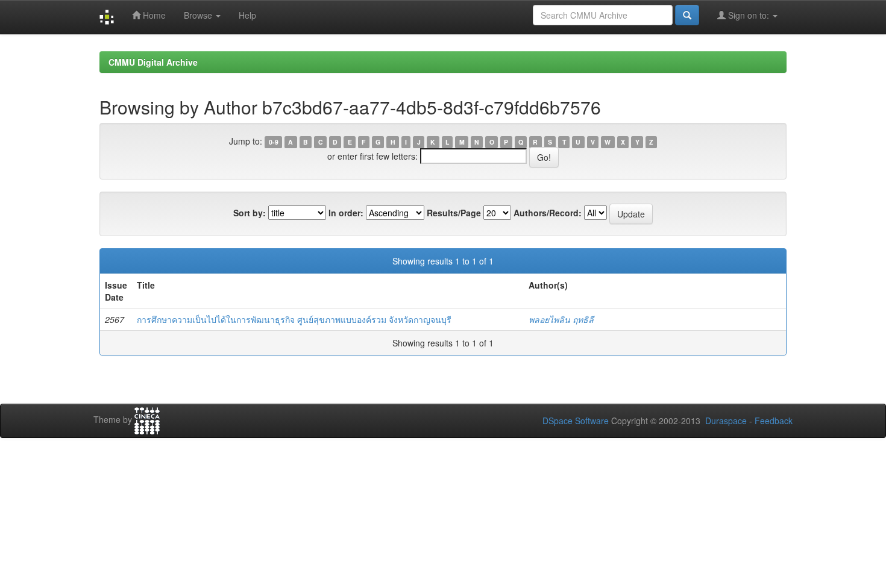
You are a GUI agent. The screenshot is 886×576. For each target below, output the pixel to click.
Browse (199, 15)
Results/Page (454, 213)
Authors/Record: (548, 213)
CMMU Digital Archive (153, 62)
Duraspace (726, 421)
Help (247, 15)
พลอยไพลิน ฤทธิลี (561, 319)
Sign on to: (748, 15)
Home (153, 15)
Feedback (774, 421)
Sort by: (249, 213)
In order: (345, 213)
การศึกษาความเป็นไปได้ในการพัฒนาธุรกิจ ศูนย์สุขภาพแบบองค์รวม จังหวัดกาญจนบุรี (294, 319)
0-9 (273, 141)
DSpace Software (575, 421)
